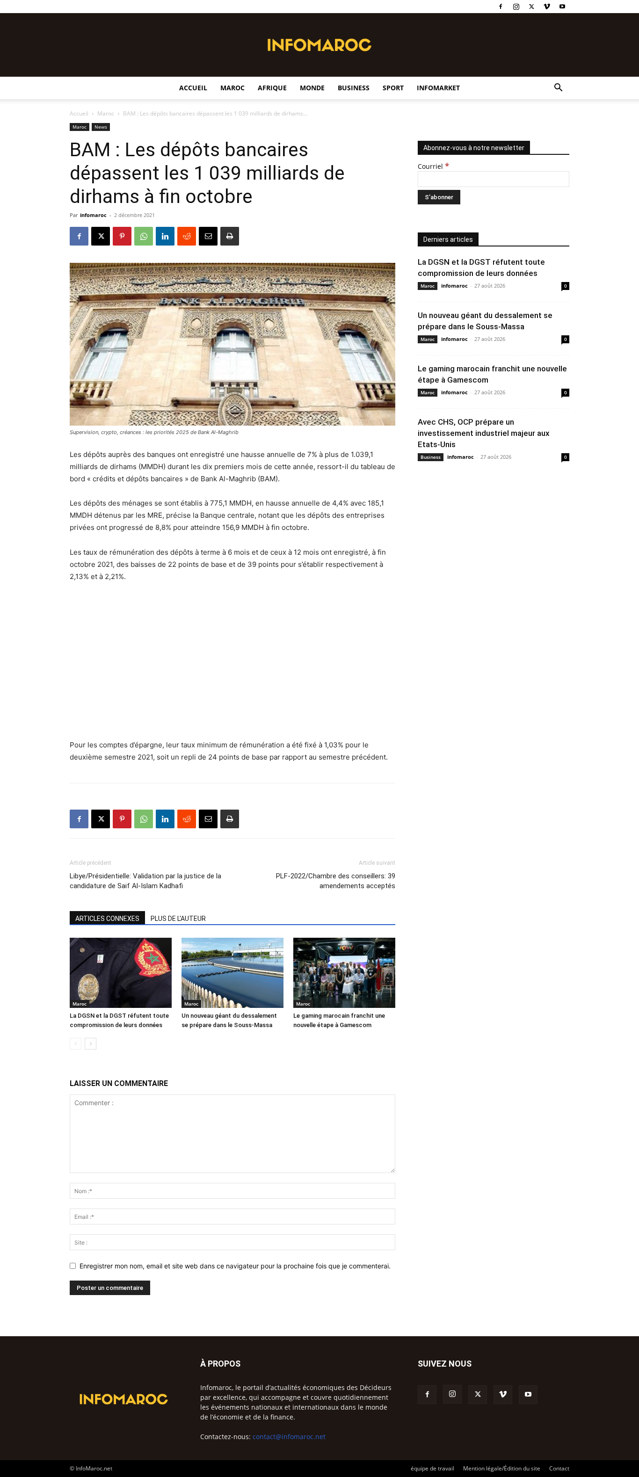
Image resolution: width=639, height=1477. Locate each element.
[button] (558, 88)
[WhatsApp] (143, 236)
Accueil (193, 87)
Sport (393, 87)
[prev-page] (75, 1044)
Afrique (272, 87)
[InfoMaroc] (319, 45)
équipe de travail (432, 1468)
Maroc (232, 87)
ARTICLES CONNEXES (107, 918)
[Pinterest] (122, 236)
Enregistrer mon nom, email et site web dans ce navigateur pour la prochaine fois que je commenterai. (235, 1266)
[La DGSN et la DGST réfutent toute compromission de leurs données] (121, 973)
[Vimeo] (547, 6)
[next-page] (90, 1044)
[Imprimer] (229, 236)
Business (354, 87)
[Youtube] (562, 6)
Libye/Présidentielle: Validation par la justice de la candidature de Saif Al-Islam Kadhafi (145, 881)
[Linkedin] (165, 236)
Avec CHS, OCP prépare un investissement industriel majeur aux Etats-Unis (484, 433)
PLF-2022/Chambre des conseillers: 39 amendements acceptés (335, 881)
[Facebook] (501, 6)
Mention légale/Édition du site (501, 1468)
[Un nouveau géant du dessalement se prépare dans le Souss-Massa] (232, 973)
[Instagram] (516, 6)
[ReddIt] (186, 236)
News (100, 126)
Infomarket (438, 87)
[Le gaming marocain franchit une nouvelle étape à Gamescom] (344, 973)
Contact (559, 1468)
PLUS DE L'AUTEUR (178, 918)
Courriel (433, 166)
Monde (312, 87)
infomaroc (93, 214)
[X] (531, 6)
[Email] (208, 236)
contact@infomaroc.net (289, 1436)
